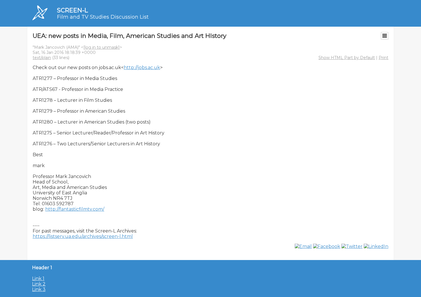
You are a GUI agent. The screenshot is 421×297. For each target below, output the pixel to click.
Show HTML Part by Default (346, 57)
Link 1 (38, 278)
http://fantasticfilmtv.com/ (74, 209)
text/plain (42, 57)
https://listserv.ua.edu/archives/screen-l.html (83, 236)
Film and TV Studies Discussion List (103, 17)
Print (383, 57)
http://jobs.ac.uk (142, 67)
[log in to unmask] (101, 47)
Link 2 (39, 284)
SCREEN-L (72, 10)
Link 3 (39, 289)
